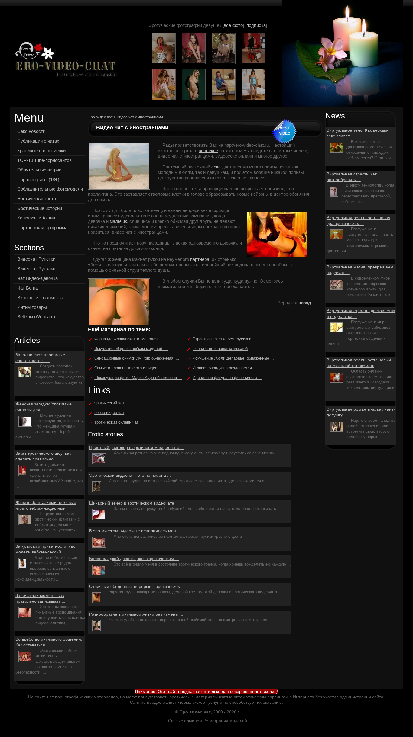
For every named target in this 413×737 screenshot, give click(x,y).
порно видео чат (109, 412)
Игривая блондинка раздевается (222, 368)
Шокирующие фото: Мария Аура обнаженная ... (138, 377)
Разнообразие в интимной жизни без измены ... (136, 614)
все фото (233, 25)
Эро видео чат (100, 117)
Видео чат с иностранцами (140, 117)
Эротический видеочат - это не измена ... (130, 475)
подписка (256, 25)
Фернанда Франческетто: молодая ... (128, 339)
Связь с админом (185, 720)
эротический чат (109, 403)
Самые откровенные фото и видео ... (128, 368)
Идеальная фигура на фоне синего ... (227, 377)
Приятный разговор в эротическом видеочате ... (136, 447)
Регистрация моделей (225, 720)
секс (216, 166)
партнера (199, 259)
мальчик (118, 221)
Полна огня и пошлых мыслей (220, 348)
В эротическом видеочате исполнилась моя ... (135, 530)
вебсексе (208, 150)
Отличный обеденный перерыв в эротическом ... (137, 586)
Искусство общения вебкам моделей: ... (131, 348)
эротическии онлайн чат (116, 422)
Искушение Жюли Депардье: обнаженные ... (233, 358)
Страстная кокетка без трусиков (222, 339)
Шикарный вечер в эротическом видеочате (131, 503)
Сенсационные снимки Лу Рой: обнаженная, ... (136, 358)
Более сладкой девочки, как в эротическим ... (134, 558)
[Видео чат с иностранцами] (63, 60)
